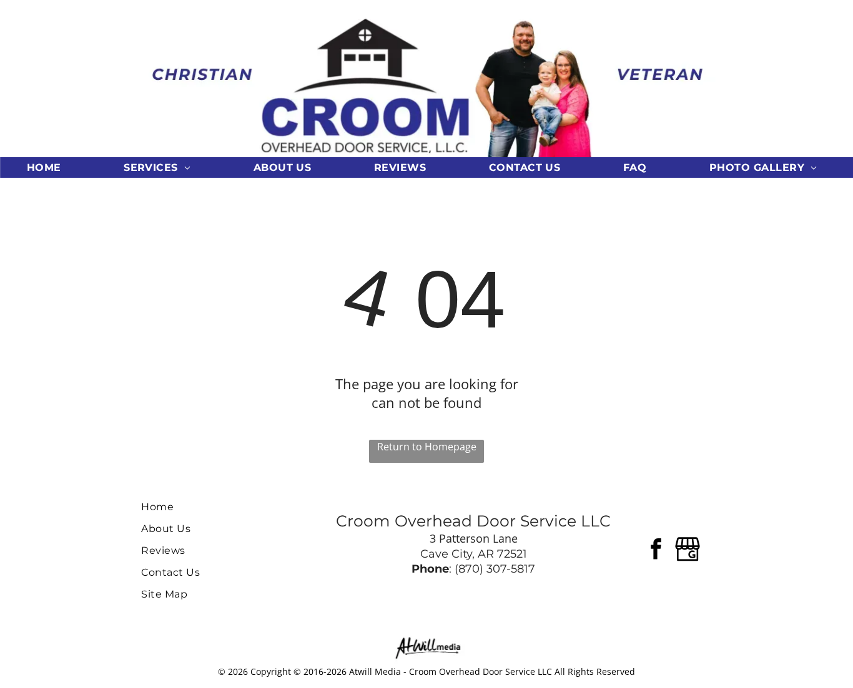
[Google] (687, 550)
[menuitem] (48, 167)
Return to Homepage (426, 446)
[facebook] (656, 550)
